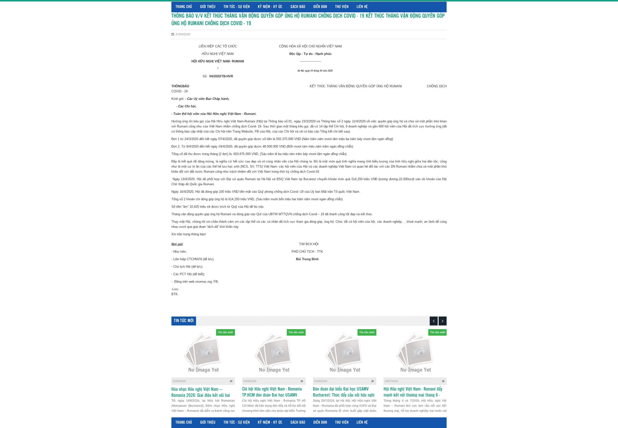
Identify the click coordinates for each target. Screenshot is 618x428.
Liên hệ (362, 7)
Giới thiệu (207, 7)
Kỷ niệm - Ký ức (270, 7)
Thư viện (341, 7)
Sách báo (297, 7)
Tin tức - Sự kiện (237, 7)
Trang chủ (184, 7)
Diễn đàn (320, 7)
